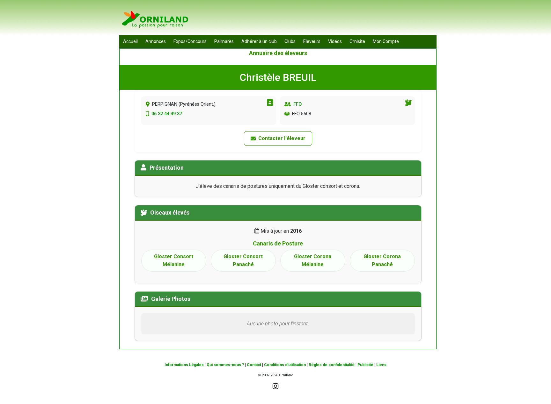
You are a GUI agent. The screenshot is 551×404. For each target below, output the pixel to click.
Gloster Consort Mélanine (173, 260)
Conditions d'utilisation (285, 365)
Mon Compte (386, 41)
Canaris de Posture (278, 243)
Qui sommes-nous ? (225, 365)
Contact (254, 365)
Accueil (130, 41)
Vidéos (335, 41)
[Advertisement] (320, 19)
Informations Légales (184, 365)
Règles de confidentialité (332, 365)
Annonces (155, 41)
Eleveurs (311, 41)
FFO (297, 104)
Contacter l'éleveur (281, 138)
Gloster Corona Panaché (382, 260)
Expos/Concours (190, 41)
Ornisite (357, 41)
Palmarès (224, 41)
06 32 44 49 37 (166, 114)
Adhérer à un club (259, 41)
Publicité (365, 365)
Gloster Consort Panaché (243, 260)
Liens (381, 365)
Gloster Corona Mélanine (312, 260)
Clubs (290, 41)
